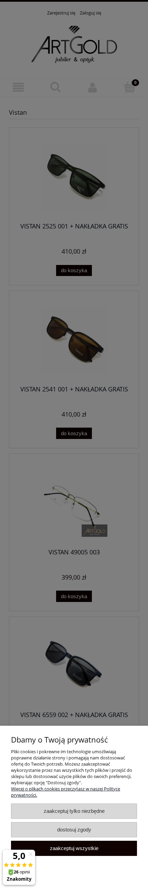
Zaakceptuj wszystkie (74, 848)
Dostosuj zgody (74, 829)
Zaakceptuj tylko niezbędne (74, 811)
